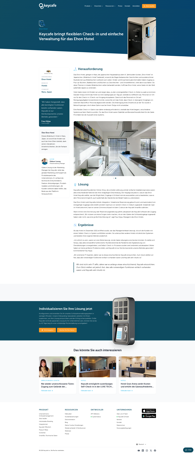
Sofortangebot (48, 330)
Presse (67, 434)
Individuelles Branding (46, 421)
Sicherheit (42, 433)
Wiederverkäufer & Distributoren (75, 428)
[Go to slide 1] (113, 178)
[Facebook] (155, 451)
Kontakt (127, 6)
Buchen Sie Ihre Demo (67, 330)
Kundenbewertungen (71, 416)
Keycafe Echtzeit (123, 416)
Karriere (119, 419)
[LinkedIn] (143, 451)
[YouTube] (139, 451)
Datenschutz (121, 425)
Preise (120, 6)
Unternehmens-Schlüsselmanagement (46, 415)
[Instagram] (147, 451)
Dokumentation (70, 419)
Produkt (87, 6)
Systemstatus (96, 416)
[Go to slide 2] (115, 178)
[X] (151, 451)
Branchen (97, 6)
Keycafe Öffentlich (45, 427)
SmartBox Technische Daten (48, 435)
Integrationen (43, 424)
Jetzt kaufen (150, 6)
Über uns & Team (122, 414)
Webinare (68, 431)
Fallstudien (68, 414)
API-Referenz (95, 414)
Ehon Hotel (46, 79)
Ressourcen (110, 6)
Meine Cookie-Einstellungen (74, 425)
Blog (66, 422)
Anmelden (136, 6)
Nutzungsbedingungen (124, 428)
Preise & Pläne (43, 430)
